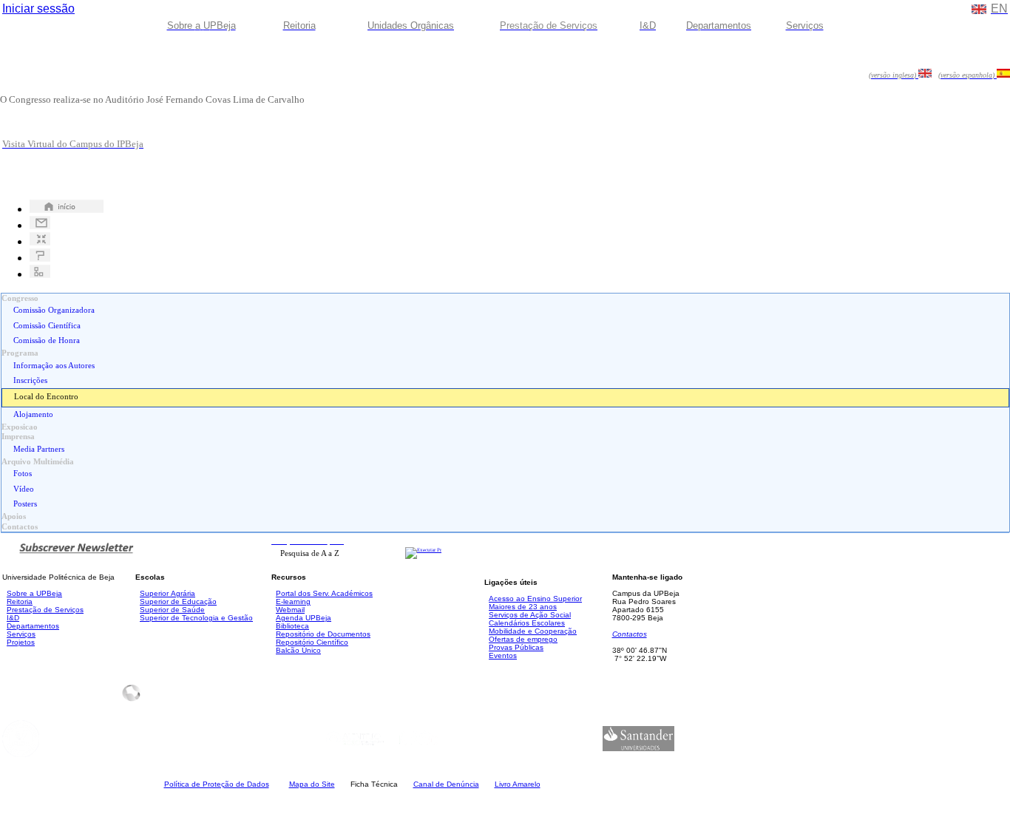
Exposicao (19, 427)
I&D (13, 618)
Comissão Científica (47, 326)
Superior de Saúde (172, 610)
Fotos (22, 473)
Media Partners (38, 449)
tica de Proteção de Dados (216, 784)
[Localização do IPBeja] (40, 241)
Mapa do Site (312, 784)
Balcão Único (298, 650)
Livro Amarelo (517, 784)
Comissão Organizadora (54, 310)
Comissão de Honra (46, 340)
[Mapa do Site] (40, 274)
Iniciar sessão (38, 8)
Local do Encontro (46, 397)
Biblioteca (292, 626)
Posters (25, 504)
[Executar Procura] (423, 550)
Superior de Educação (178, 601)
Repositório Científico (312, 642)
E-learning (293, 601)
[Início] (67, 209)
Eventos (503, 655)
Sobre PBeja (34, 593)
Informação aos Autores (54, 366)
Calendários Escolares (527, 623)
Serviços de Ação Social (530, 615)
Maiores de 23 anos (523, 607)
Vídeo (23, 489)
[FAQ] (40, 257)
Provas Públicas (516, 647)
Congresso (19, 298)
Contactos (19, 527)
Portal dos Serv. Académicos (324, 593)
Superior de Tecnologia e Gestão (196, 618)
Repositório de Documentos (323, 634)
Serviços (21, 634)
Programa (19, 353)
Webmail (290, 610)
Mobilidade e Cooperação (533, 631)
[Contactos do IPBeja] (40, 225)
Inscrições (30, 380)
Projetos (21, 642)
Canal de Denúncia (446, 784)
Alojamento (33, 414)
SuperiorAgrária (167, 593)
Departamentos (33, 626)
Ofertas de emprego (523, 639)
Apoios (13, 516)
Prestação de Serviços (45, 610)
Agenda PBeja (303, 618)
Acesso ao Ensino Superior (535, 598)
